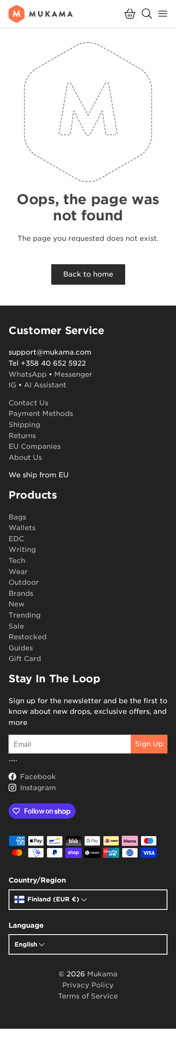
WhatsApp (28, 374)
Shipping (24, 425)
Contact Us (28, 403)
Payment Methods (41, 414)
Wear (18, 572)
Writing (22, 549)
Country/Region (37, 880)
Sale (16, 626)
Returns (22, 436)
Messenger (73, 374)
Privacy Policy (88, 985)
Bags (17, 517)
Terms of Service (88, 996)
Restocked (28, 637)
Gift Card (25, 659)
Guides (21, 648)
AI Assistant (45, 385)
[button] (129, 13)
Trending (25, 615)
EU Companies (35, 446)
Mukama (102, 974)
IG (12, 385)
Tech (17, 561)
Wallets (22, 528)
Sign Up (149, 744)
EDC (16, 539)
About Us (25, 457)
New (16, 604)
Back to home (88, 274)
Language (26, 925)
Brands (21, 593)
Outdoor (24, 582)
